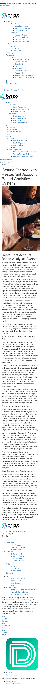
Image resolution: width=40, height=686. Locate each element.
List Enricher (15, 48)
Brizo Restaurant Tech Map (24, 77)
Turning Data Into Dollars (24, 75)
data (35, 267)
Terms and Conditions (14, 684)
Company (9, 53)
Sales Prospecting (21, 26)
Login (9, 81)
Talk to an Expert (12, 83)
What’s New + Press (22, 59)
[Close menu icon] (19, 96)
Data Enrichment (21, 30)
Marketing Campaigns (22, 28)
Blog (16, 66)
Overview (14, 46)
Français (9, 162)
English (2, 162)
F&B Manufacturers (22, 41)
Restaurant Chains (21, 37)
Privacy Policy (11, 681)
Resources (10, 55)
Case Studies (19, 64)
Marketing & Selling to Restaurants (22, 72)
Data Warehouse (16, 50)
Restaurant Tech (21, 35)
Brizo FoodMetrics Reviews (6, 618)
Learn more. (16, 6)
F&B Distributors (20, 39)
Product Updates (21, 62)
